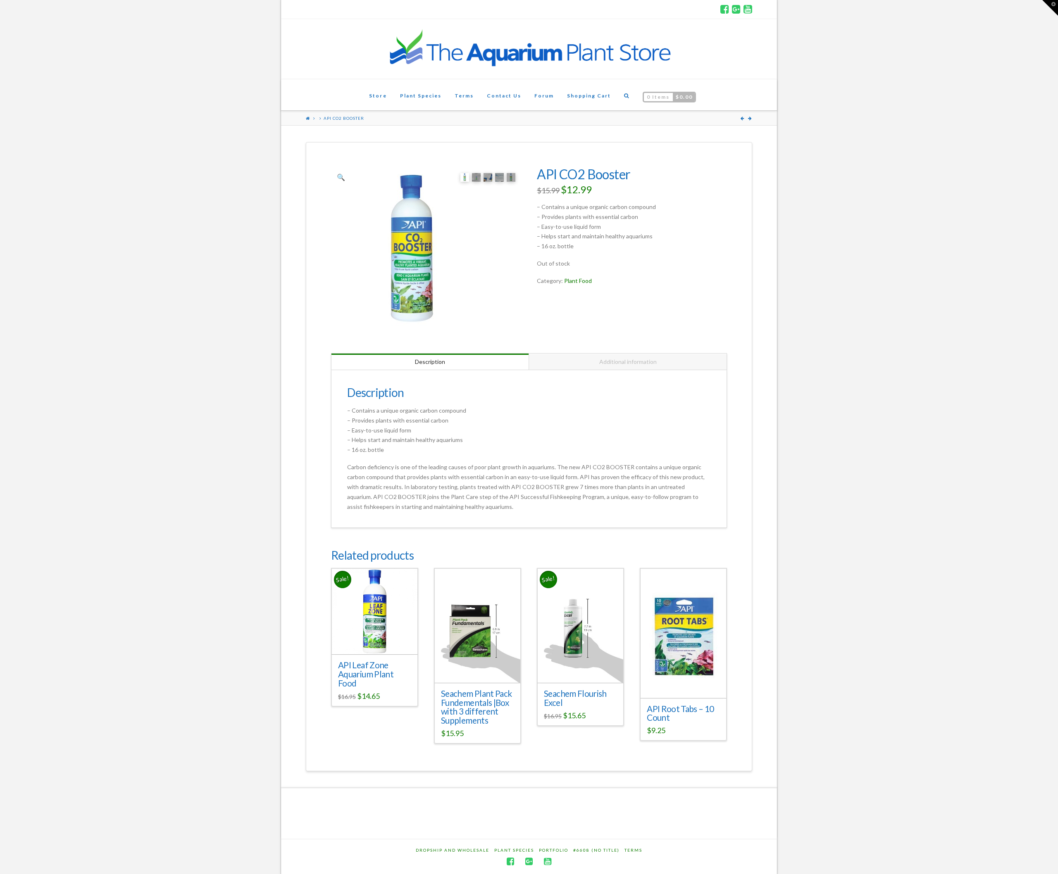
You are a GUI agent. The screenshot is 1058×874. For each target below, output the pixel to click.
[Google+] (736, 9)
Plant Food (578, 280)
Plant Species (514, 850)
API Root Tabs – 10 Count (680, 713)
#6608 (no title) (596, 850)
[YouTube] (747, 9)
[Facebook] (724, 9)
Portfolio (553, 850)
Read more (378, 640)
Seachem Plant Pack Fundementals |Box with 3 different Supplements (476, 707)
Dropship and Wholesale (452, 850)
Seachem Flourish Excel (575, 698)
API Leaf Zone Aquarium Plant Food (365, 674)
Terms (633, 850)
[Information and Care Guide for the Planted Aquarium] (529, 49)
